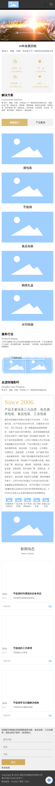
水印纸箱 (27, 324)
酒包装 (27, 167)
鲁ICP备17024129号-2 (12, 778)
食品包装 (27, 246)
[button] (52, 25)
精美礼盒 (27, 285)
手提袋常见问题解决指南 (26, 702)
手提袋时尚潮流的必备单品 (27, 593)
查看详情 (6, 606)
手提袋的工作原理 (22, 648)
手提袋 (27, 207)
